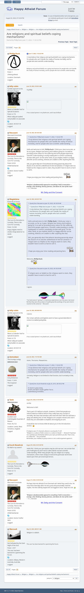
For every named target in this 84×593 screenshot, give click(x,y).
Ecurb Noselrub (16, 445)
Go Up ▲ (77, 591)
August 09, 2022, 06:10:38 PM (35, 445)
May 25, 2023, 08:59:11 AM (34, 529)
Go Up (8, 569)
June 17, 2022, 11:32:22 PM (35, 53)
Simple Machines (18, 590)
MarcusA (13, 529)
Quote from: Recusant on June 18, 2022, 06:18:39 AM (45, 203)
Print (75, 47)
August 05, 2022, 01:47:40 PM (35, 400)
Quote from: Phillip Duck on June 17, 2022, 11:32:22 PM (46, 137)
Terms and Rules (68, 591)
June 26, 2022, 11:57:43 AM (34, 357)
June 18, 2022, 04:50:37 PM (34, 199)
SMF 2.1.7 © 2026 (9, 590)
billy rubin (13, 86)
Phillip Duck (14, 53)
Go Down (9, 47)
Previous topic (63, 42)
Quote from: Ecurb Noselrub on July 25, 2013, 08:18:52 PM (47, 384)
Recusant (13, 133)
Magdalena (14, 199)
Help (61, 591)
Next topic (73, 42)
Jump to (49, 578)
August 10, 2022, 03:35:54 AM (35, 480)
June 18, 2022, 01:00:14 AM (34, 86)
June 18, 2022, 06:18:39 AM (34, 133)
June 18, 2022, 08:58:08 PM (34, 310)
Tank (11, 400)
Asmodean (14, 357)
